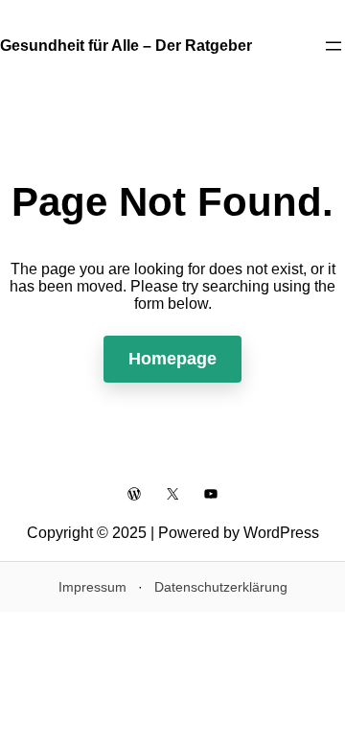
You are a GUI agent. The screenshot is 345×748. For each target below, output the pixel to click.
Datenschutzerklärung (221, 587)
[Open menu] (333, 46)
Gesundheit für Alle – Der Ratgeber (126, 45)
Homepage (172, 358)
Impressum (92, 587)
